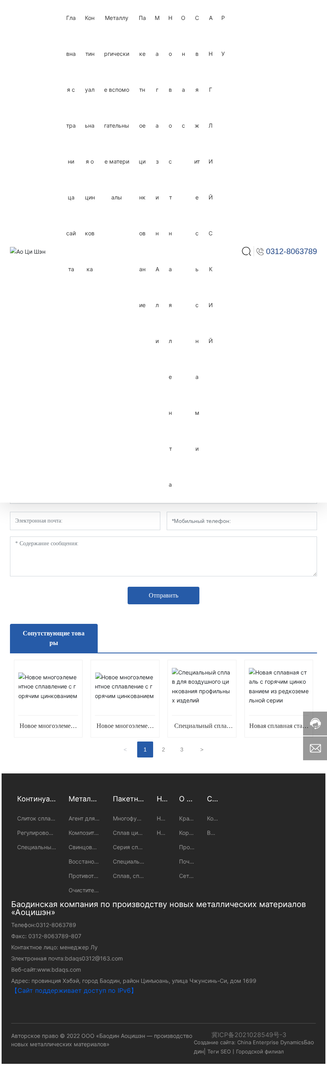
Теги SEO (219, 1051)
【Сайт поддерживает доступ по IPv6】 (74, 990)
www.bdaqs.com (59, 969)
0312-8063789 (56, 924)
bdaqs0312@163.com (94, 958)
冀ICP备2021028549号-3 (248, 1035)
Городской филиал (260, 1051)
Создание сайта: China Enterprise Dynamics (249, 1042)
